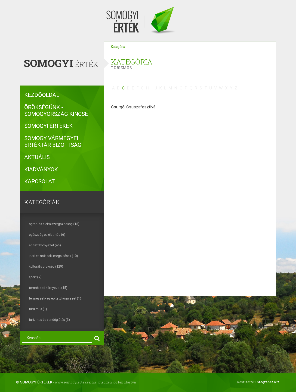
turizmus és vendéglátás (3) (49, 320)
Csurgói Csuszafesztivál (133, 106)
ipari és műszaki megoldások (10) (53, 256)
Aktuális (37, 157)
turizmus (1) (38, 309)
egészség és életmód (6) (47, 234)
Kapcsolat (39, 181)
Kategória (118, 47)
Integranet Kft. (267, 382)
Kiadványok (41, 169)
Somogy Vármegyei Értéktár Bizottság (52, 141)
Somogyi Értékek (48, 126)
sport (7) (35, 277)
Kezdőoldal (41, 95)
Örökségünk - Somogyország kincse (56, 110)
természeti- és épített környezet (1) (55, 298)
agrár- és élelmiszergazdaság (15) (54, 224)
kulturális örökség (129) (46, 266)
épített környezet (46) (45, 245)
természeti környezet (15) (48, 288)
